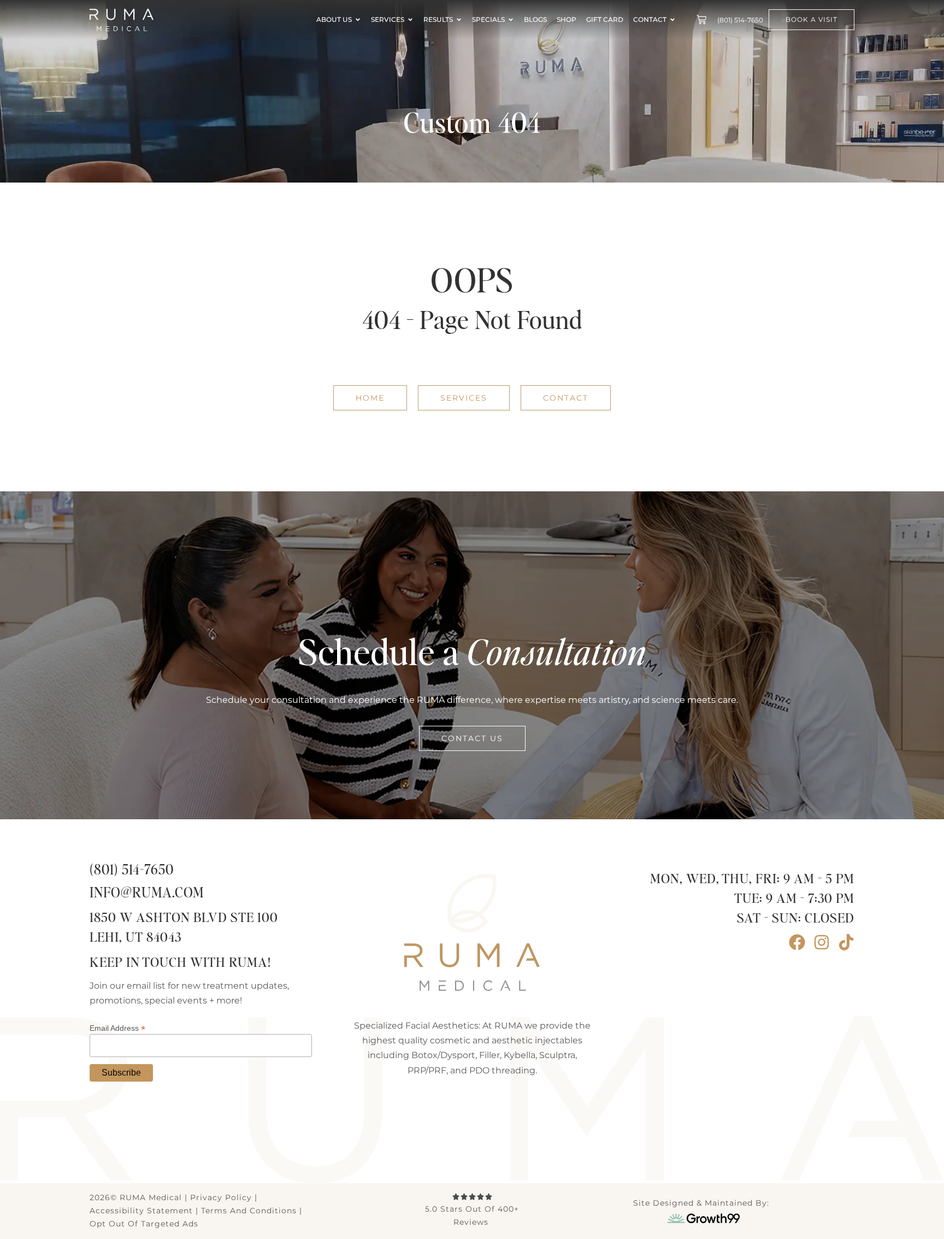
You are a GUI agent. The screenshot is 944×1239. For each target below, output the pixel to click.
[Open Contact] (672, 20)
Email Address (117, 1027)
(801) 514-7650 (132, 870)
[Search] (679, 359)
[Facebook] (797, 942)
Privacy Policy (221, 1197)
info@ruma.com (147, 893)
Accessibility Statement (141, 1210)
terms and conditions (249, 1210)
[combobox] (449, 359)
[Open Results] (459, 20)
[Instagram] (821, 942)
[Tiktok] (846, 942)
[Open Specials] (511, 20)
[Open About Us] (358, 20)
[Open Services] (410, 20)
